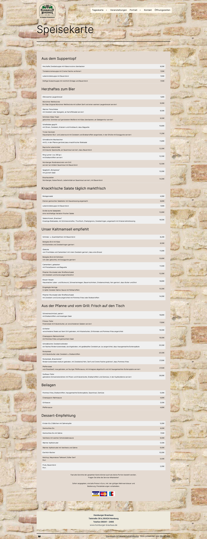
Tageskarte (98, 10)
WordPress (165, 536)
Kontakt (148, 10)
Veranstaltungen (118, 10)
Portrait (133, 10)
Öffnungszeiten (162, 10)
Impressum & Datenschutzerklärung (122, 536)
